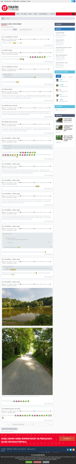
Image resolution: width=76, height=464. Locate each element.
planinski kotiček (60, 65)
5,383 (66, 91)
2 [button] (42, 29)
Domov (2, 1)
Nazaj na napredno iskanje (8, 26)
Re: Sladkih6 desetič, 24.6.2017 (11, 409)
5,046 (66, 101)
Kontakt (3, 450)
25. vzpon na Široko (60, 32)
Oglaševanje (9, 449)
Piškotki (15, 449)
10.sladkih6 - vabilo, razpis (43, 140)
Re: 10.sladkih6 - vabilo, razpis (11, 138)
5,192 (66, 96)
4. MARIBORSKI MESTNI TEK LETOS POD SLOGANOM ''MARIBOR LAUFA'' (68, 128)
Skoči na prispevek (48, 45)
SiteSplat (51, 452)
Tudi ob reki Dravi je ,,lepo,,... (62, 62)
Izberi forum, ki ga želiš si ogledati (9, 429)
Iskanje (15, 29)
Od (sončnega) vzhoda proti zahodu (64, 47)
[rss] (73, 450)
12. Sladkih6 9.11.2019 (42, 39)
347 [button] (20, 31)
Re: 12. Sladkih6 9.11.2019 (10, 37)
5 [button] (41, 424)
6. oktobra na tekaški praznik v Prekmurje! (68, 119)
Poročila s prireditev (61, 35)
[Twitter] (71, 450)
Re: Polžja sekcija (7, 50)
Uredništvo (3, 449)
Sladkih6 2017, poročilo (43, 108)
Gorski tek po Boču (60, 40)
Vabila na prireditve (61, 58)
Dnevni (64, 77)
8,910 (66, 81)
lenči (9, 39)
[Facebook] (68, 450)
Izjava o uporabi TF (22, 449)
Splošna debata (60, 43)
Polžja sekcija (47, 52)
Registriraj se (23, 1)
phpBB (59, 452)
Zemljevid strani (7, 1)
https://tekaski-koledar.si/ (61, 55)
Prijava (28, 1)
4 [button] (39, 424)
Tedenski (70, 77)
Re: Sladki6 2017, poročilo (9, 105)
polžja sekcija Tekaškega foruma (32, 52)
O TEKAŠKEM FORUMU (16, 1)
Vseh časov (58, 76)
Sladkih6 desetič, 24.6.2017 (44, 411)
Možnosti (9, 424)
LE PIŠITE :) (67, 439)
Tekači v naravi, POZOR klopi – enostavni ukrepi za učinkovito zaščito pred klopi (68, 138)
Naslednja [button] (25, 31)
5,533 (66, 86)
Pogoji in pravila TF (31, 449)
